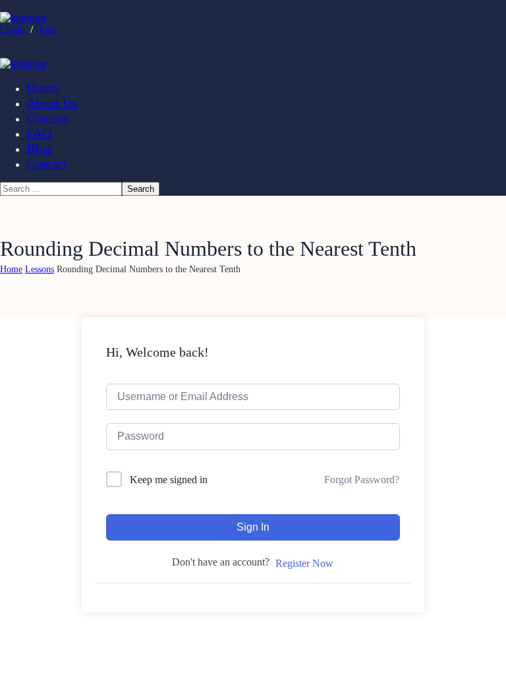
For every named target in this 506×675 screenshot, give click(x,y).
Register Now (304, 563)
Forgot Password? (361, 479)
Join (46, 29)
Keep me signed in (169, 479)
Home (11, 269)
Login (12, 29)
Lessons (39, 269)
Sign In (253, 527)
